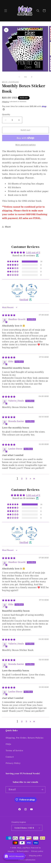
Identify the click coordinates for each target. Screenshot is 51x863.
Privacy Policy (13, 763)
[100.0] (17, 289)
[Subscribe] (42, 789)
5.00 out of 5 (33, 252)
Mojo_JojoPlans (23, 848)
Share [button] (8, 227)
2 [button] (22, 478)
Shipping (5, 101)
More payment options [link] (25, 145)
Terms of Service (14, 750)
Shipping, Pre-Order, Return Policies (24, 738)
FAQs (8, 744)
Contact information (26, 860)
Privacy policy (37, 851)
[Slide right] (32, 77)
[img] (8, 315)
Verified (23, 299)
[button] (6, 11)
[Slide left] (19, 77)
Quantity (6, 114)
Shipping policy (35, 856)
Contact (10, 757)
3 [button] (26, 478)
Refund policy (22, 851)
